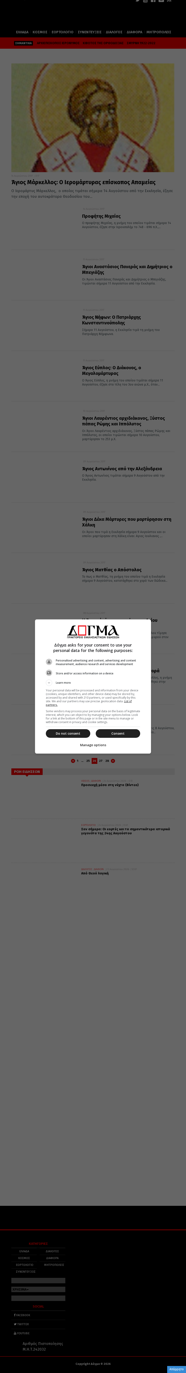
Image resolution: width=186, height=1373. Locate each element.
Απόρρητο (176, 1369)
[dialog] (93, 686)
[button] (93, 683)
